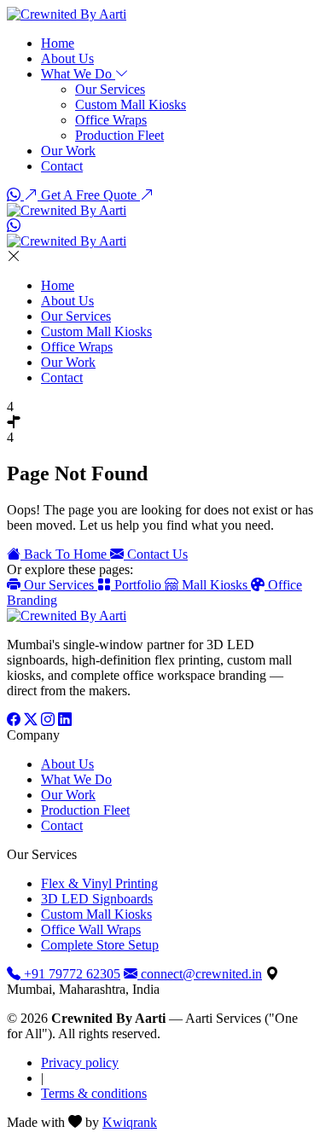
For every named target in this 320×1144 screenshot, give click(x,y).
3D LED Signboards (97, 898)
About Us (67, 58)
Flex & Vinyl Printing (99, 883)
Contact (62, 166)
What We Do (78, 74)
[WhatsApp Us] (15, 195)
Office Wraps (111, 120)
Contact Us (156, 554)
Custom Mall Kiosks (130, 104)
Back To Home (65, 554)
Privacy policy (80, 1062)
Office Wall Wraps (91, 929)
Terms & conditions (94, 1093)
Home (57, 43)
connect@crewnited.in (199, 974)
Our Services (110, 89)
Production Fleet (119, 135)
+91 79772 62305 (70, 974)
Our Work (68, 150)
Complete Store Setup (100, 945)
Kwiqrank (129, 1122)
